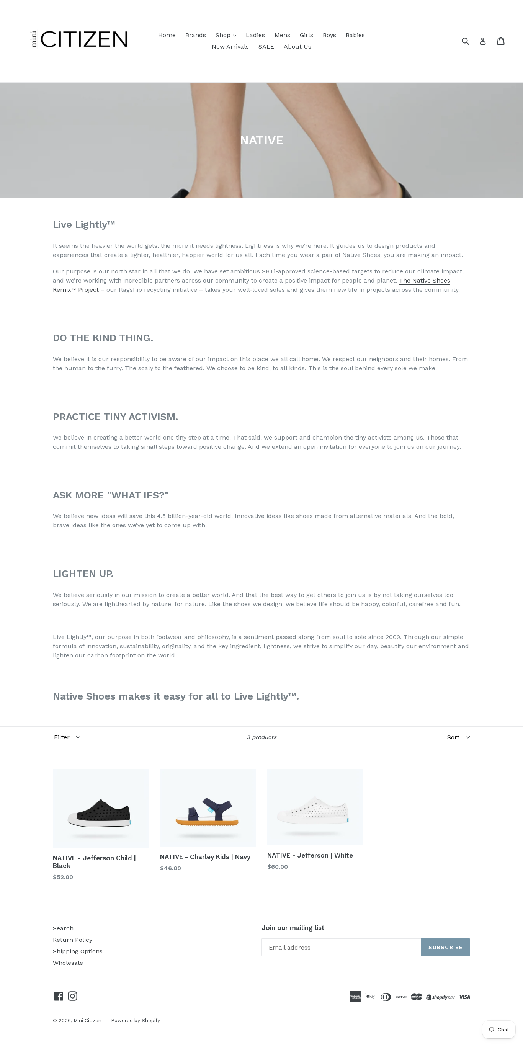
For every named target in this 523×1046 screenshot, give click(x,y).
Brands (195, 35)
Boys (329, 35)
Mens (282, 35)
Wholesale (68, 962)
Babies (355, 35)
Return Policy (72, 939)
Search (63, 928)
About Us (297, 46)
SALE (266, 46)
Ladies (255, 35)
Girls (306, 35)
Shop (224, 35)
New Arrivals (230, 46)
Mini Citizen (87, 1020)
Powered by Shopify (135, 1020)
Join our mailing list (293, 928)
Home (167, 35)
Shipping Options (78, 951)
